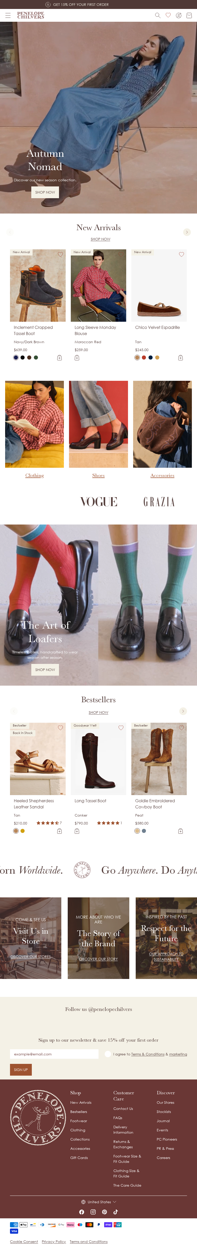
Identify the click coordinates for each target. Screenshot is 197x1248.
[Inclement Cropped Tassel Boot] (16, 357)
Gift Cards (79, 1157)
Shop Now (100, 239)
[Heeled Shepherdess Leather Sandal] (16, 831)
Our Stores (165, 1102)
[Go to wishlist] (168, 15)
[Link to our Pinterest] (104, 1211)
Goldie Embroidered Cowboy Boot (155, 803)
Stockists (164, 1111)
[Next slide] (187, 232)
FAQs (117, 1118)
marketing (178, 1054)
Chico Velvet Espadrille (157, 327)
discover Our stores (31, 956)
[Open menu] (8, 15)
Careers (163, 1157)
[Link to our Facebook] (81, 1211)
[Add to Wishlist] (60, 254)
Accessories (80, 1148)
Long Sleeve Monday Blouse (95, 330)
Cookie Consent (24, 1241)
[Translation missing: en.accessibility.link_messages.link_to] (38, 1118)
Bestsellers (78, 1111)
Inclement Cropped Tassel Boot (33, 330)
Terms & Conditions (147, 1054)
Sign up (21, 1069)
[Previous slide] (10, 232)
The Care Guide (127, 1185)
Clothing (77, 1130)
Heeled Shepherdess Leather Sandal (34, 803)
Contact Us (123, 1108)
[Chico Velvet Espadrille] (137, 357)
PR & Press (165, 1148)
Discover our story (98, 959)
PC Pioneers (167, 1139)
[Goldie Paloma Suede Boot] (144, 831)
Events (162, 1130)
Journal (163, 1121)
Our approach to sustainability (166, 956)
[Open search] (158, 15)
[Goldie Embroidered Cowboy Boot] (137, 831)
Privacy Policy (54, 1241)
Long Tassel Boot (90, 800)
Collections (80, 1139)
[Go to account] (178, 15)
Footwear (78, 1121)
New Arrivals (80, 1102)
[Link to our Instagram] (93, 1211)
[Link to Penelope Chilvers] (30, 15)
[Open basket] (189, 15)
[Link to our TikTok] (115, 1211)
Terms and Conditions (88, 1241)
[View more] (98, 118)
